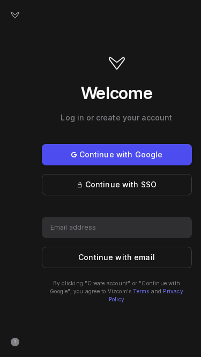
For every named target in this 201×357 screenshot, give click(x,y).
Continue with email (116, 257)
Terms (141, 291)
